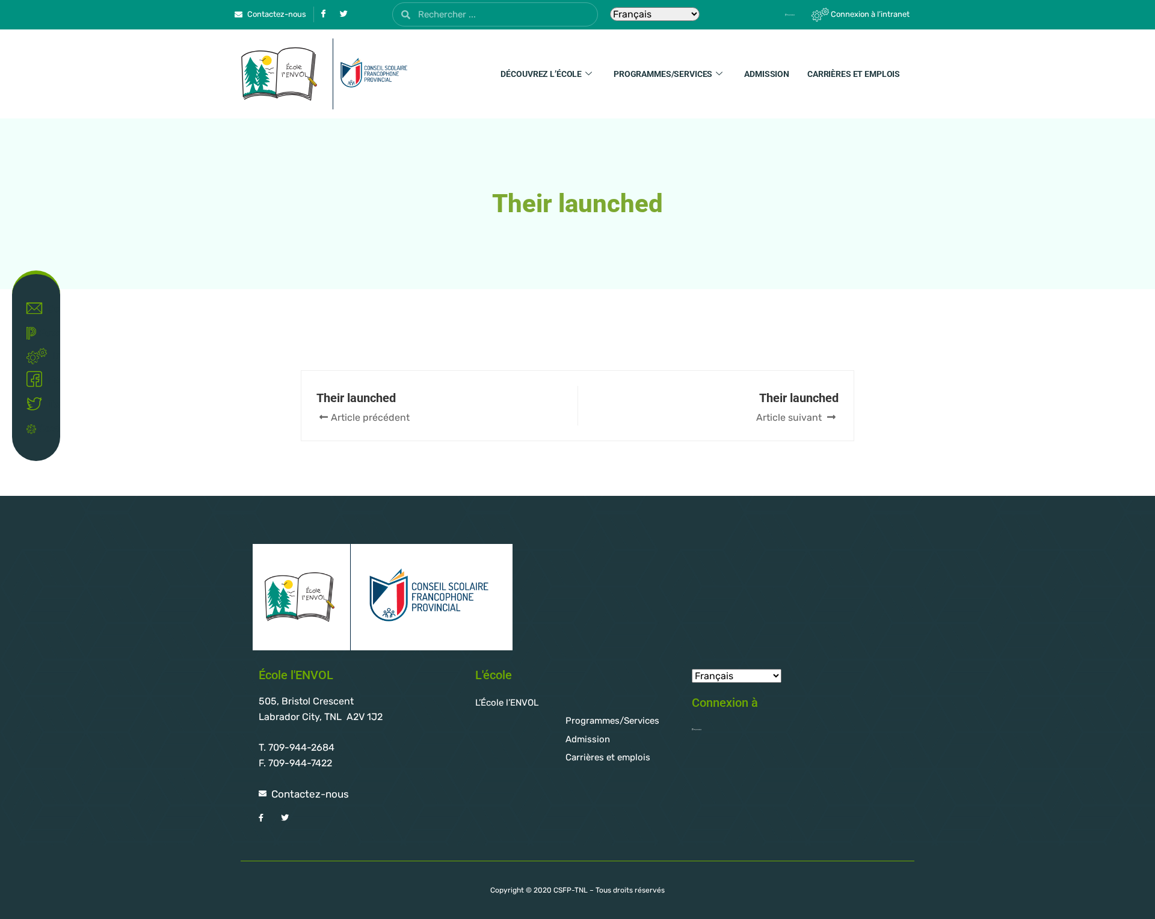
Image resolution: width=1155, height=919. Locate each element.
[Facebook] (323, 15)
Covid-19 (43, 428)
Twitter (48, 404)
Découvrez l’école (541, 74)
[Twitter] (343, 15)
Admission (766, 74)
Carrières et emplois (853, 74)
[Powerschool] (769, 14)
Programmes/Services (663, 74)
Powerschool (43, 332)
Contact (48, 308)
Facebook (48, 379)
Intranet (50, 355)
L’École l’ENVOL (506, 702)
